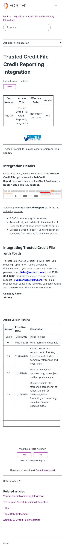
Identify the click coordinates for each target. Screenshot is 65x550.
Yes (24, 454)
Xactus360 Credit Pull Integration (22, 519)
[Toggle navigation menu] (56, 5)
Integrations (18, 16)
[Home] (14, 6)
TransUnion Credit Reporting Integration (25, 502)
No (40, 454)
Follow (9, 86)
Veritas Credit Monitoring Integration (23, 496)
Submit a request (45, 470)
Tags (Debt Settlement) (16, 513)
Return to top (11, 480)
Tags (6, 507)
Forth (6, 16)
